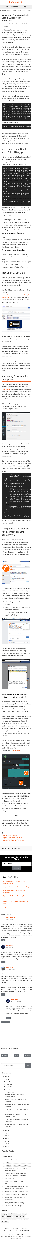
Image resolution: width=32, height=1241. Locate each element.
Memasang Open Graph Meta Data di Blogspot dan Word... (15, 1115)
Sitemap (24, 1228)
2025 (6, 1144)
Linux (3, 1216)
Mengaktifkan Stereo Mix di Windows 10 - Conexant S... (16, 1125)
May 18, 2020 (9, 947)
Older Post (27, 1055)
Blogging (4, 1214)
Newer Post (4, 1055)
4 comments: (5, 26)
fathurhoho (9, 945)
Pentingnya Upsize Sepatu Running (14, 1203)
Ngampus (26, 1219)
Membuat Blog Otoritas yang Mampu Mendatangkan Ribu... (15, 1095)
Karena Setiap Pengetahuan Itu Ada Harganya (14, 1182)
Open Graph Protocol (10, 835)
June (7, 1081)
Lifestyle (24, 7)
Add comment (5, 1022)
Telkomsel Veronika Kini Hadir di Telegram (16, 1165)
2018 (6, 1130)
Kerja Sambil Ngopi (10, 1178)
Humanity (11, 1219)
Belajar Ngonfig (6, 389)
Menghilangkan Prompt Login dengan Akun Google (16, 887)
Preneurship (14, 7)
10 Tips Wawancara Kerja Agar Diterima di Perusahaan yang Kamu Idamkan (16, 1187)
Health (10, 1214)
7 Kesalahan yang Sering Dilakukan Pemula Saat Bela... (17, 1110)
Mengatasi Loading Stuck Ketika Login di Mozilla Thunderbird (16, 1169)
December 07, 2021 (11, 969)
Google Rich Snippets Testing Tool (13, 840)
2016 (6, 1076)
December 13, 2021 (16, 1002)
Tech (6, 7)
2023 (6, 1141)
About (17, 1230)
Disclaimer (16, 1228)
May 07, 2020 (9, 919)
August (8, 1084)
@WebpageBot (15, 750)
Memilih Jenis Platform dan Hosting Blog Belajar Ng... (16, 1100)
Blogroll (7, 1228)
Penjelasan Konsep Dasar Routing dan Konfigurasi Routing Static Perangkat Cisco (16, 1174)
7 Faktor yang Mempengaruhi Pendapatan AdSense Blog (16, 1120)
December (9, 1092)
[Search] (28, 1065)
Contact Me (25, 1230)
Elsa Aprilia (9, 967)
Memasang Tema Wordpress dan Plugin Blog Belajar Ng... (17, 1105)
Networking (17, 1214)
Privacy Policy (8, 1230)
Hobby (24, 1214)
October (8, 1089)
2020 (6, 1136)
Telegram (9, 1216)
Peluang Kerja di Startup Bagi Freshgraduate (17, 1191)
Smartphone (5, 1221)
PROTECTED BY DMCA (16, 1234)
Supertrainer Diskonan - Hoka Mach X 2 (16, 1194)
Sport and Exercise (19, 1216)
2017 (6, 1079)
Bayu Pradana (10, 917)
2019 (6, 1133)
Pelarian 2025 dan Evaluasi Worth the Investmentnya (15, 1199)
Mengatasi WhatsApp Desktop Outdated (13, 907)
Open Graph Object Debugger (12, 837)
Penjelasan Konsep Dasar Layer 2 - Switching (14, 1161)
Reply (3, 940)
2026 (6, 1146)
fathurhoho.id (16, 2)
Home (16, 1055)
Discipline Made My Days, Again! (14, 1205)
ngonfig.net (17, 1238)
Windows (4, 1219)
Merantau (18, 1219)
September (9, 1087)
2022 (6, 1138)
